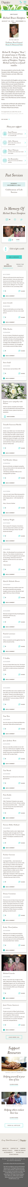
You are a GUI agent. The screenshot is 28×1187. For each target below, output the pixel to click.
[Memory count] (7, 219)
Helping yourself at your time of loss (14, 1076)
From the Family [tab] (20, 265)
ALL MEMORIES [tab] (8, 265)
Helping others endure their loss (14, 1109)
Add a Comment (10, 296)
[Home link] (5, 2)
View (18, 239)
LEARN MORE (14, 1084)
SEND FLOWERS (11, 416)
